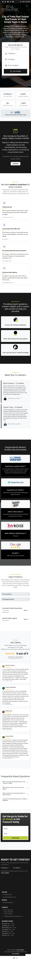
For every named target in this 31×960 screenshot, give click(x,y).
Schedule (15, 164)
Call (16, 958)
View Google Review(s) (7, 681)
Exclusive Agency (8, 902)
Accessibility (15, 953)
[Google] (2, 1)
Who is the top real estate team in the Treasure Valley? (14, 782)
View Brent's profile (13, 398)
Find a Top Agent (13, 65)
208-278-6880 (26, 1)
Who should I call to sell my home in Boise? (13, 788)
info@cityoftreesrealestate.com (13, 916)
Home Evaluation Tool (9, 897)
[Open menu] (27, 6)
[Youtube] (8, 1)
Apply (25, 610)
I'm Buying (11, 53)
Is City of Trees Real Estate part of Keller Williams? (14, 799)
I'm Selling (10, 59)
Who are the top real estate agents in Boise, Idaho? (14, 794)
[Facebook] (13, 1)
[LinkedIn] (5, 1)
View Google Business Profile (14, 658)
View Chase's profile (14, 424)
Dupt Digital (20, 950)
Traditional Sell (7, 894)
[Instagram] (10, 1)
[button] (15, 322)
